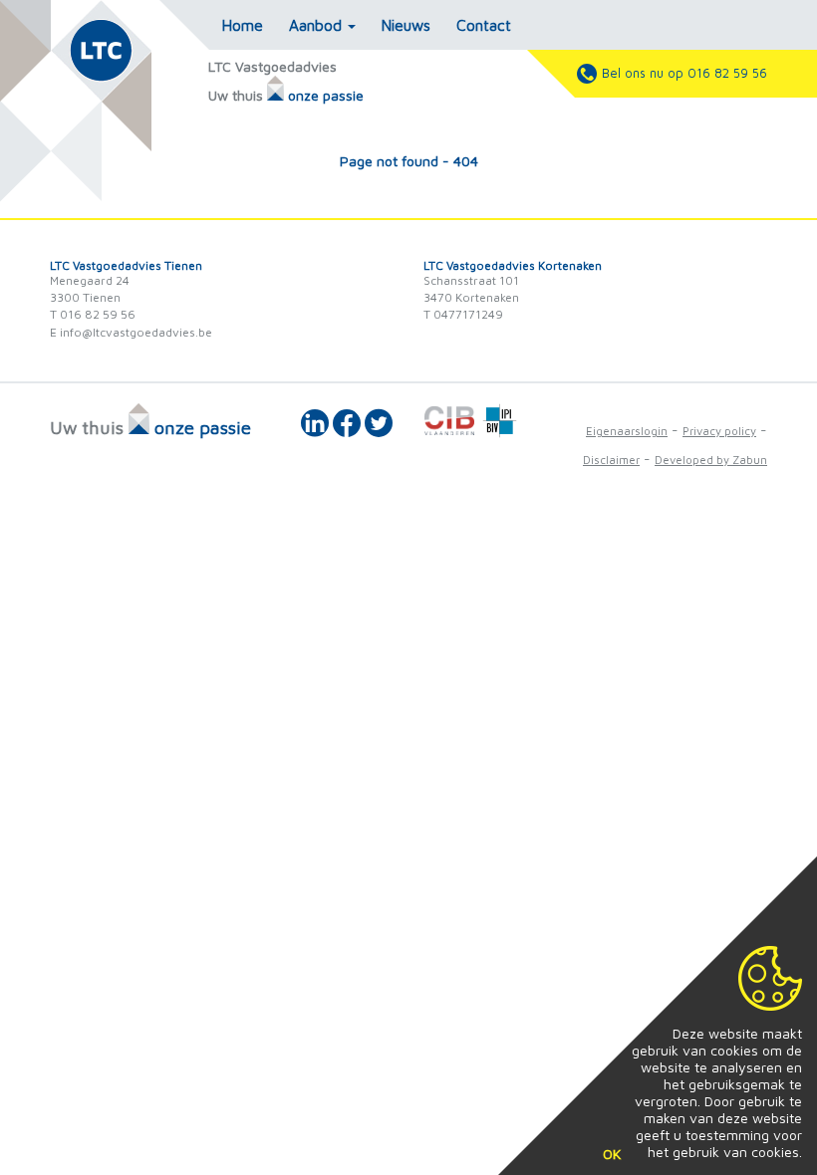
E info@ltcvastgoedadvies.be (131, 332)
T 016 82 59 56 (93, 314)
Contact (483, 25)
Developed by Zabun (711, 459)
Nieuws (406, 25)
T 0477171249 (463, 314)
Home (242, 25)
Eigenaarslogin (627, 430)
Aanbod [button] (317, 25)
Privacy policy (719, 430)
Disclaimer (611, 459)
